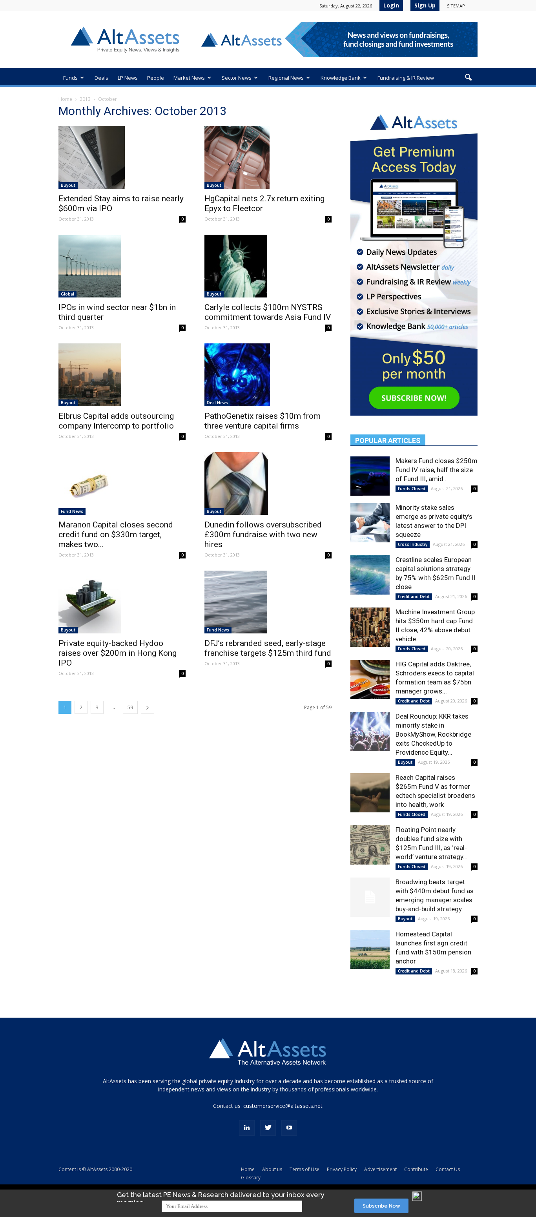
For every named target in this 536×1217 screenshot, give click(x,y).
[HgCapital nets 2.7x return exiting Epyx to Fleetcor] (268, 157)
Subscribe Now (381, 1206)
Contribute (416, 1169)
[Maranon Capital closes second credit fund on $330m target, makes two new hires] (122, 483)
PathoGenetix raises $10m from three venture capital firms (262, 421)
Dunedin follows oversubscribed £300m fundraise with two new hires (263, 534)
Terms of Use (304, 1169)
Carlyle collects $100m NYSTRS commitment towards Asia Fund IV (267, 312)
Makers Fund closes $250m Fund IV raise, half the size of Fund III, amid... (437, 470)
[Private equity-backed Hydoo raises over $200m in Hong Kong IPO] (122, 602)
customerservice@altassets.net (283, 1105)
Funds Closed (411, 488)
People (155, 77)
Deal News (217, 402)
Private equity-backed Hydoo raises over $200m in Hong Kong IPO (117, 653)
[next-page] (147, 707)
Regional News (286, 77)
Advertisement (380, 1169)
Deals (101, 77)
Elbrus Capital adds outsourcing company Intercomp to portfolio (116, 421)
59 (130, 707)
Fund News (72, 511)
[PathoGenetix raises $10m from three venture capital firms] (268, 374)
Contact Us (448, 1169)
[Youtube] (289, 1128)
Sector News (237, 77)
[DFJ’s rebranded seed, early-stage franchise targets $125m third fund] (268, 602)
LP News (128, 77)
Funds (70, 77)
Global (67, 294)
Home (65, 99)
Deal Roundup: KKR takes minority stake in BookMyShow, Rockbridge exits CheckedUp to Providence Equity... (433, 734)
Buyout (68, 185)
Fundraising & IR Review (405, 77)
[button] (468, 77)
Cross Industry (412, 544)
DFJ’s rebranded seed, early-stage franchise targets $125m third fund (267, 648)
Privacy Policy (342, 1169)
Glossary (251, 1177)
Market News (189, 77)
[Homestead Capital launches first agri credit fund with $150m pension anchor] (370, 949)
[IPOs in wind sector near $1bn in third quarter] (122, 266)
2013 (85, 99)
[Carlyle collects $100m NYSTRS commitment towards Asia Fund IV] (268, 266)
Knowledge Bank (341, 77)
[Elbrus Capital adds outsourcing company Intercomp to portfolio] (122, 374)
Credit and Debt (414, 596)
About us (272, 1169)
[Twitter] (268, 1128)
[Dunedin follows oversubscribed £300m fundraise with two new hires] (268, 483)
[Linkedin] (247, 1128)
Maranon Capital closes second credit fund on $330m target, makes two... (115, 534)
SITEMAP (456, 6)
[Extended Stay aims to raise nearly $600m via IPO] (122, 157)
